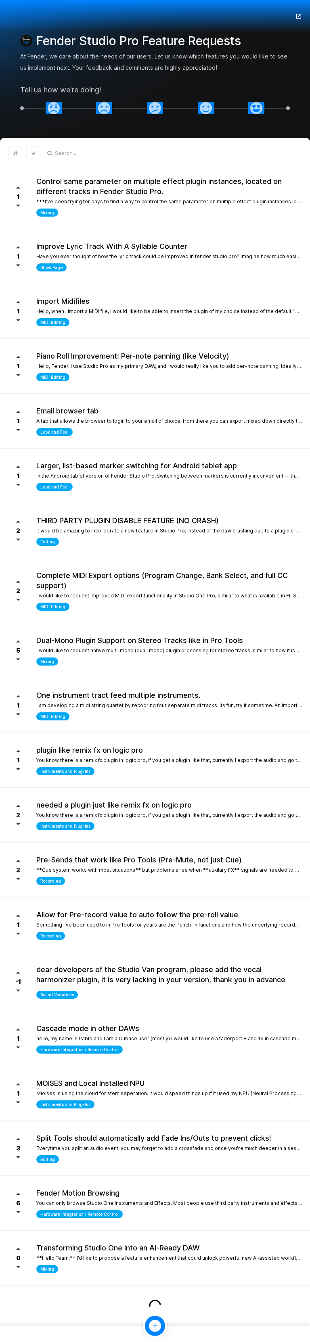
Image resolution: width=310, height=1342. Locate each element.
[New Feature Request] (155, 1326)
